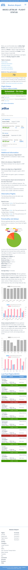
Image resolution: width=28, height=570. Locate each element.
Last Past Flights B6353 (7, 69)
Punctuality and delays (6, 67)
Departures (4, 536)
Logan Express (5, 545)
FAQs (2, 563)
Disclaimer (16, 567)
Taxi (2, 547)
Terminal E (16, 539)
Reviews (3, 561)
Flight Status (4, 61)
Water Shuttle (4, 552)
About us (23, 567)
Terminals (16, 532)
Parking (3, 541)
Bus (2, 556)
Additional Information (6, 63)
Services (3, 559)
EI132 (11, 210)
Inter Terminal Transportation (8, 550)
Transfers (3, 554)
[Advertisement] (14, 30)
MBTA (2, 548)
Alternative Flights (5, 65)
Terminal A (16, 534)
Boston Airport (14, 5)
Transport (3, 543)
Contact (20, 567)
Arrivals (3, 534)
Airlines (3, 539)
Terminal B (16, 536)
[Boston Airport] (3, 4)
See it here (7, 97)
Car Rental (4, 557)
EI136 (11, 214)
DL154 (11, 203)
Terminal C (16, 538)
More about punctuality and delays (14, 83)
